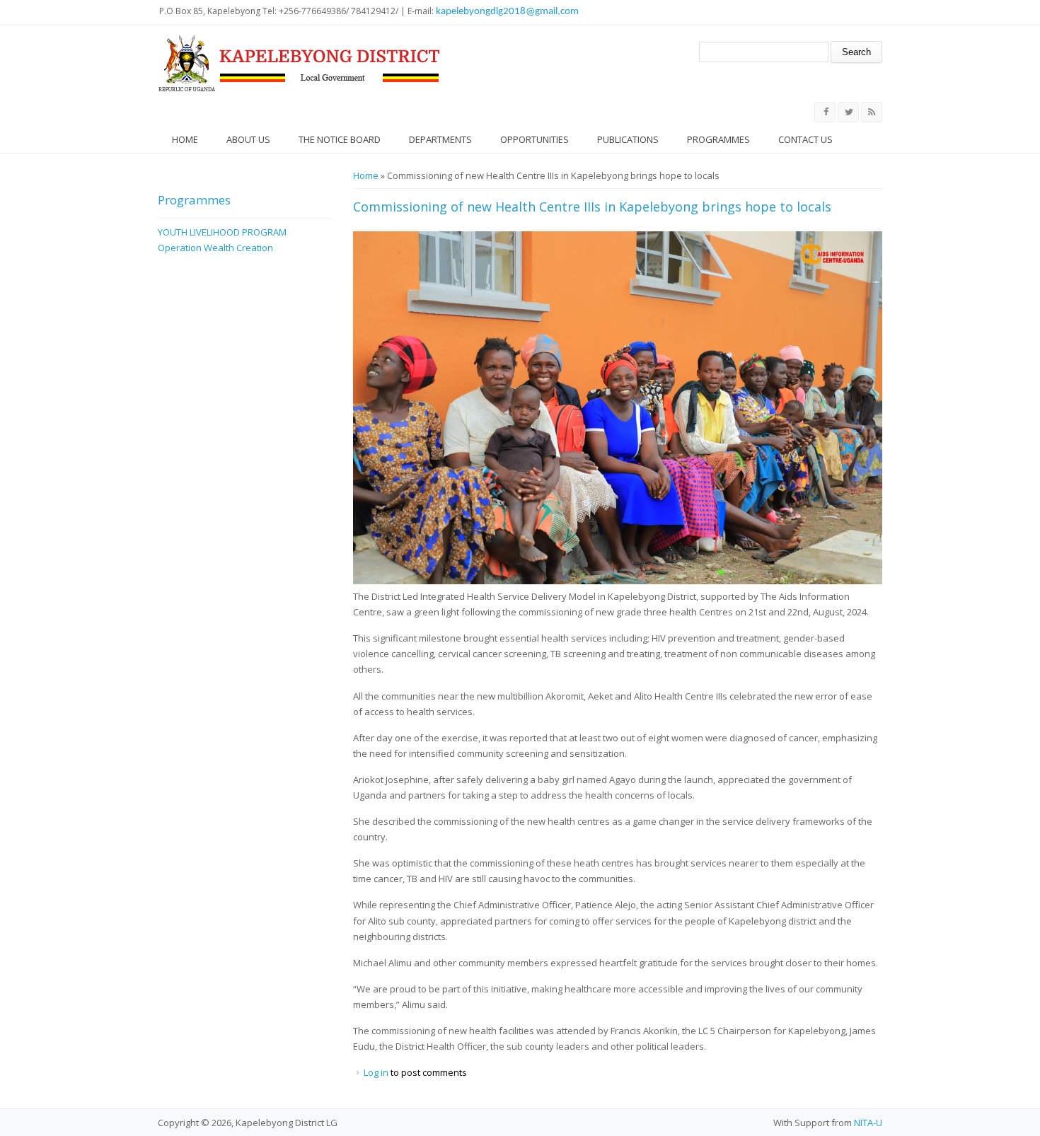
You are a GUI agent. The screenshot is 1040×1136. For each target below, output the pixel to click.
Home (185, 139)
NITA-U (868, 1122)
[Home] (299, 63)
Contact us (805, 139)
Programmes (718, 139)
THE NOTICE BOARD (340, 139)
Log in (376, 1072)
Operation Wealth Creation (215, 247)
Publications (628, 139)
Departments (440, 139)
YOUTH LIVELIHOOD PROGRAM (222, 232)
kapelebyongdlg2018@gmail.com (507, 11)
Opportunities (534, 139)
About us (248, 139)
